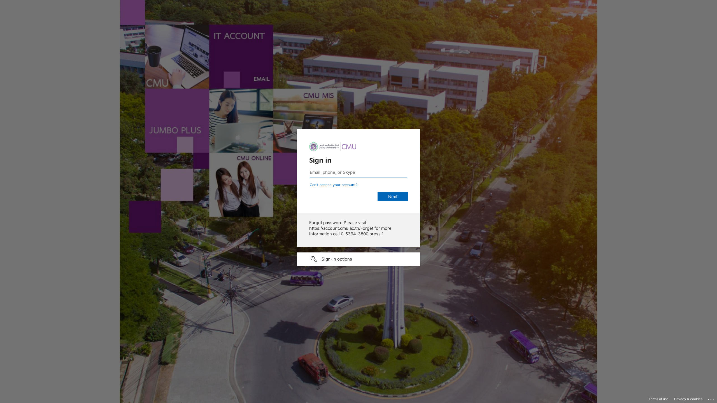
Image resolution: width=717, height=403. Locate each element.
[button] (358, 259)
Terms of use (659, 399)
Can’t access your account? (334, 184)
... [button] (711, 398)
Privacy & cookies (688, 399)
